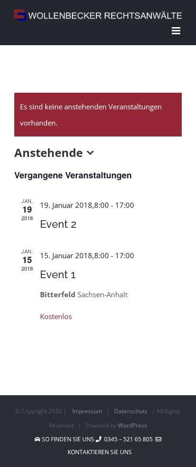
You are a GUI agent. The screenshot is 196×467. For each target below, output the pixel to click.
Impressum (87, 411)
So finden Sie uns (68, 439)
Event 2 (58, 224)
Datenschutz (130, 411)
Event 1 (58, 274)
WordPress (132, 425)
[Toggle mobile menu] (177, 31)
